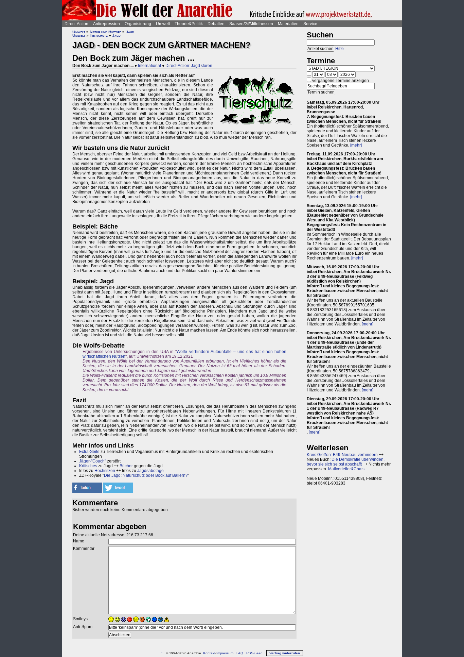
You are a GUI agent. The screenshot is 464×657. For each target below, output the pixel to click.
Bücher (126, 466)
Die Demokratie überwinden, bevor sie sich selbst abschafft (346, 462)
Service (310, 23)
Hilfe (339, 48)
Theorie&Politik (189, 23)
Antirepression (106, 23)
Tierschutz (99, 35)
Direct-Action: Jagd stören (188, 65)
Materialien (288, 23)
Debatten (216, 23)
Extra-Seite (89, 451)
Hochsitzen (104, 470)
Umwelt (163, 23)
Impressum (224, 653)
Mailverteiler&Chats (346, 469)
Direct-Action (76, 23)
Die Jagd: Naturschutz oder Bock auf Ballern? (146, 475)
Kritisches (88, 466)
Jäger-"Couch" (92, 461)
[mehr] (356, 145)
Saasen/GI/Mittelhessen (251, 23)
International (149, 65)
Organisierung (138, 23)
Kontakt (209, 653)
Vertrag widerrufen (284, 653)
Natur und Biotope (105, 32)
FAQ (239, 653)
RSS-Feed (254, 653)
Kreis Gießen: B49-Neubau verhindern (342, 454)
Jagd (130, 32)
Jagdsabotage (150, 470)
